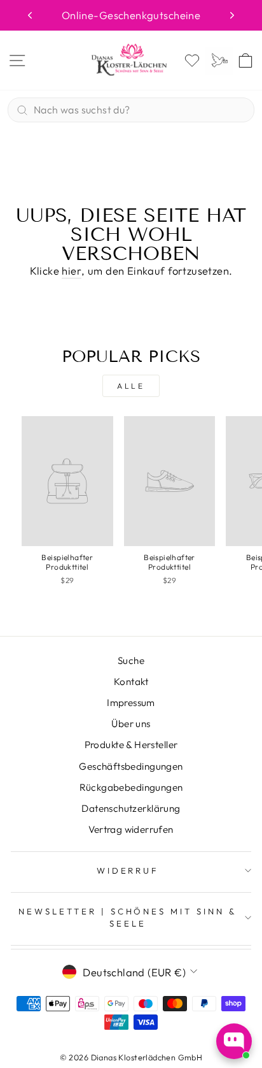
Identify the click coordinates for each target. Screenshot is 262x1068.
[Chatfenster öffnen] (234, 1041)
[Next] (232, 15)
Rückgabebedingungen (131, 787)
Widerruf (128, 870)
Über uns (130, 724)
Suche (131, 660)
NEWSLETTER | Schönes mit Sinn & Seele (127, 917)
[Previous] (30, 15)
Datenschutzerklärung (130, 808)
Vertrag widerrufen (130, 829)
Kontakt (131, 681)
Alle (130, 386)
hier (71, 270)
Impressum (131, 702)
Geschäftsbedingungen (131, 766)
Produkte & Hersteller (131, 745)
